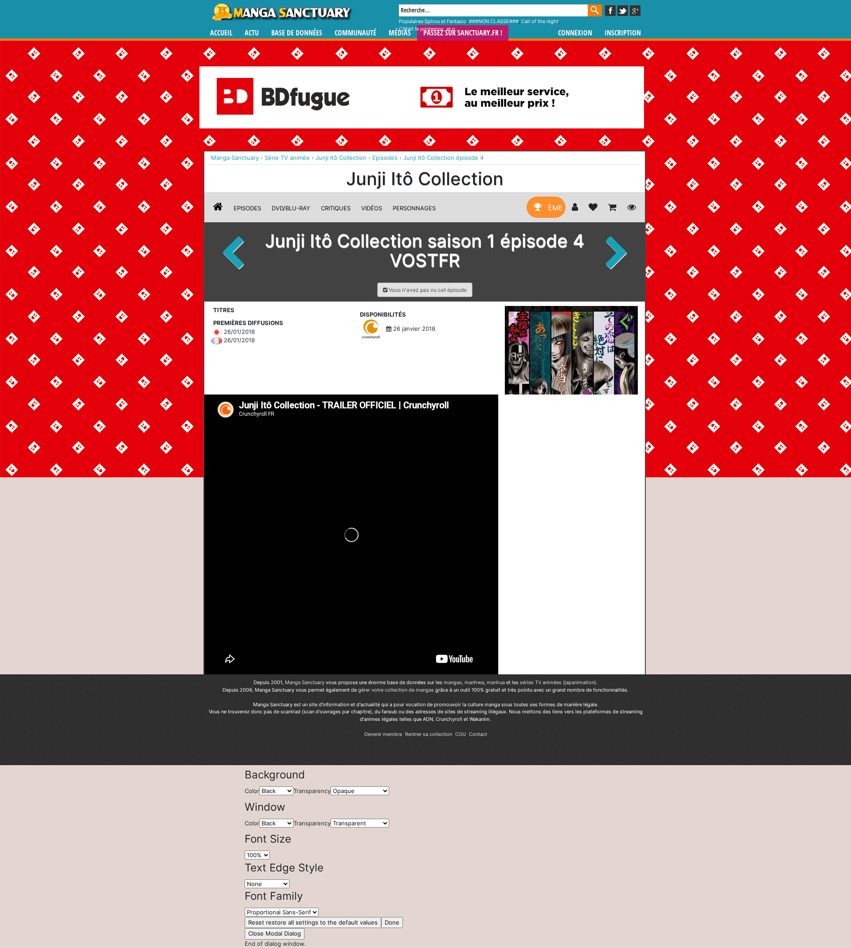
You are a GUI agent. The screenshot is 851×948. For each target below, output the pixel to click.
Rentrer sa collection (428, 734)
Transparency (312, 790)
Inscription (623, 33)
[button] (424, 289)
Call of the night (539, 21)
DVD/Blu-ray (291, 208)
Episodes (247, 208)
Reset (313, 922)
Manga (281, 12)
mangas (453, 682)
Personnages (414, 208)
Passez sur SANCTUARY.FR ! (462, 33)
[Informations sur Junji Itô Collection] (218, 208)
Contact (478, 734)
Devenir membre (383, 734)
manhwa (474, 682)
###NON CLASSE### (494, 21)
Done (392, 922)
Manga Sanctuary (304, 682)
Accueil (221, 33)
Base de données (296, 33)
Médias (400, 33)
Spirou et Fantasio (445, 21)
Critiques (336, 208)
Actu (252, 33)
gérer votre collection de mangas (396, 690)
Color (252, 790)
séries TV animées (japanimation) (558, 682)
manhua (496, 682)
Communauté (355, 33)
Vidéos (371, 208)
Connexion (575, 33)
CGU (460, 734)
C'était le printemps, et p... (429, 29)
